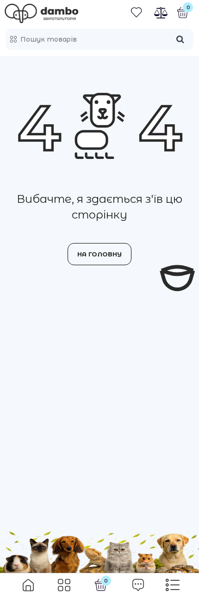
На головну (99, 254)
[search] (180, 39)
